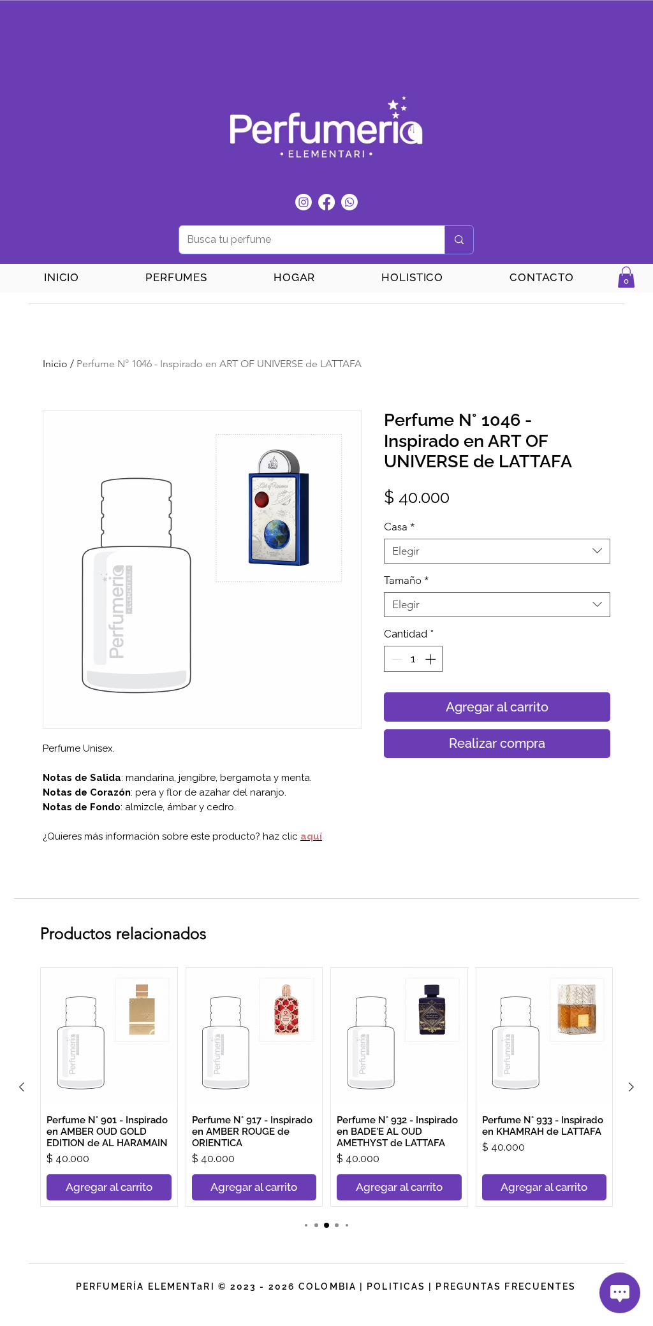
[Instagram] (303, 202)
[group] (326, 1086)
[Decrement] (395, 659)
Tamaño (406, 580)
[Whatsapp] (349, 202)
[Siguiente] (631, 1087)
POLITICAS (396, 1286)
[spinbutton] (413, 659)
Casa (399, 526)
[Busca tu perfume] (458, 240)
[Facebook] (326, 202)
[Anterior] (21, 1087)
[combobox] (497, 551)
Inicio (55, 364)
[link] (626, 277)
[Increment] (431, 659)
